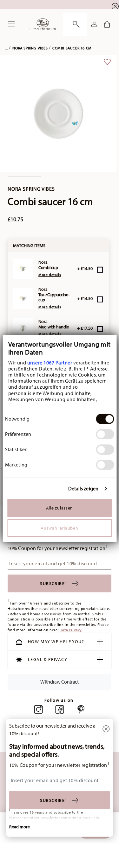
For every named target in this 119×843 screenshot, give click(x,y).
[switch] (105, 434)
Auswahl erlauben (59, 528)
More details (49, 274)
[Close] (106, 729)
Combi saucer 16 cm (72, 48)
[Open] (75, 24)
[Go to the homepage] (42, 24)
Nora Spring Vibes (30, 48)
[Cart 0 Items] (107, 24)
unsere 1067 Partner (49, 362)
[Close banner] (115, 6)
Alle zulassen (59, 508)
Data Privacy (71, 629)
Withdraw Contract (59, 681)
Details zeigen (83, 489)
